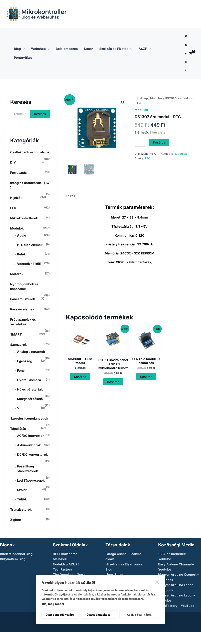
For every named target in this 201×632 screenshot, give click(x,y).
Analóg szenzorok (31, 352)
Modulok (17, 228)
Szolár (22, 490)
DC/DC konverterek (32, 454)
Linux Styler (114, 574)
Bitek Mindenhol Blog (16, 554)
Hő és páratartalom (32, 389)
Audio (21, 235)
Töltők (22, 499)
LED (13, 208)
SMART (16, 334)
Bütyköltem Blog (13, 559)
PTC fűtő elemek (30, 245)
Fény (21, 370)
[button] (23, 48)
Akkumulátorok (29, 445)
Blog (17, 49)
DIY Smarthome (65, 554)
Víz (19, 408)
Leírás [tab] (70, 196)
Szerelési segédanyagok (29, 418)
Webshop (38, 49)
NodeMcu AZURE (66, 564)
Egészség (24, 361)
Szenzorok (18, 345)
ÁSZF (143, 49)
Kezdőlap (141, 98)
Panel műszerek (22, 299)
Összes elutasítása (99, 614)
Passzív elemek (22, 309)
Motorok (16, 274)
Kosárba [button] (80, 377)
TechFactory (62, 569)
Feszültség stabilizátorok (27, 468)
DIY (13, 162)
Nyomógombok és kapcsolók (24, 286)
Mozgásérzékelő (30, 399)
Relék (21, 254)
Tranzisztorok (21, 509)
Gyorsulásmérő (29, 380)
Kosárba (159, 142)
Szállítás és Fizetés (113, 49)
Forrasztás (18, 173)
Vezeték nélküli (29, 264)
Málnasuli (60, 559)
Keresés (40, 114)
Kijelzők (16, 198)
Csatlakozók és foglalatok (29, 152)
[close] (157, 582)
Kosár (88, 49)
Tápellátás (18, 429)
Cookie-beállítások (139, 614)
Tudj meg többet (53, 604)
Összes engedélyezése (60, 614)
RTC (147, 158)
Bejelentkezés (67, 49)
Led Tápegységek (31, 480)
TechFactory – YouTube (176, 606)
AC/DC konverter (30, 436)
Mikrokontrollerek (24, 218)
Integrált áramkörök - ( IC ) (29, 185)
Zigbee (15, 520)
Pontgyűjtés (23, 57)
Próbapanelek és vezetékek (23, 321)
